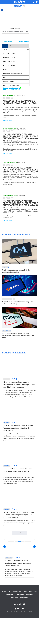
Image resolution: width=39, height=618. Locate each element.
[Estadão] (19, 1)
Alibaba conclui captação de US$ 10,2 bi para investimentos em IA (20, 103)
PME (9, 591)
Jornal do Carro (17, 591)
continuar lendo (7, 120)
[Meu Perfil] (37, 2)
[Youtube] (23, 608)
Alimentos (5, 330)
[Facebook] (15, 608)
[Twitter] (18, 608)
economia (6, 379)
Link (30, 591)
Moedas (26, 45)
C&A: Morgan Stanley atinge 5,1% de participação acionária (16, 271)
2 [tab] (12, 541)
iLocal (35, 591)
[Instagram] (20, 608)
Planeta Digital (14, 597)
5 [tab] (22, 541)
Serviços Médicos (7, 298)
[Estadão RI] (19, 6)
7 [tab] (29, 541)
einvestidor (9, 557)
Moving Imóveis (24, 597)
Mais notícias (19, 533)
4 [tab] (19, 541)
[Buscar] (33, 1)
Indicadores (5, 45)
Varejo (4, 267)
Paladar (25, 591)
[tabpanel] (19, 558)
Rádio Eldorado (20, 594)
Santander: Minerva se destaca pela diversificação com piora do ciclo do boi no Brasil (18, 335)
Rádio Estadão (29, 594)
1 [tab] (9, 541)
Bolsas (11, 45)
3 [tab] (16, 541)
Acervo (4, 591)
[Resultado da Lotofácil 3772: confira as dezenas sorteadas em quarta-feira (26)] (19, 547)
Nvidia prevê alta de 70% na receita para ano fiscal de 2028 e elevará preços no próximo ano (20, 136)
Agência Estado (9, 594)
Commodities (19, 45)
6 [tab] (26, 541)
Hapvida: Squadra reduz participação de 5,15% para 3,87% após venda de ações (17, 303)
